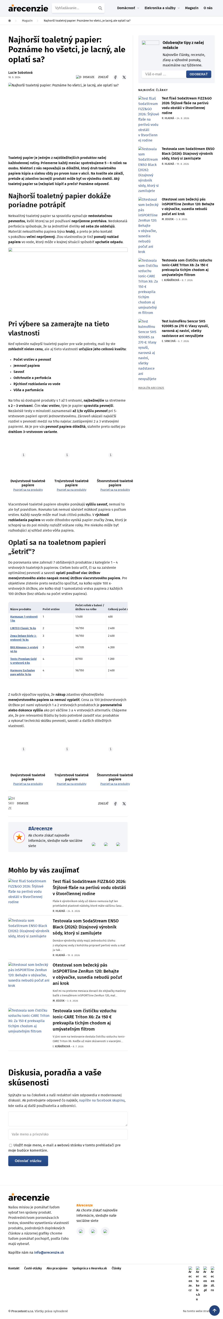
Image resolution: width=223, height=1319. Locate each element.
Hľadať (100, 8)
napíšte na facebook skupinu (102, 1100)
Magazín (191, 8)
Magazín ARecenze (151, 388)
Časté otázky (33, 1268)
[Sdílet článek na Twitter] (124, 77)
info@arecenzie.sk (49, 1252)
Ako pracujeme (57, 1268)
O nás (208, 8)
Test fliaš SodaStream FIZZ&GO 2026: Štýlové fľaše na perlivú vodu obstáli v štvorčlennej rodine (89, 887)
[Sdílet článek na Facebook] (115, 77)
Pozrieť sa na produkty (28, 490)
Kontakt (13, 1268)
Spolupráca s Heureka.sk (89, 1268)
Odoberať (199, 74)
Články (116, 1268)
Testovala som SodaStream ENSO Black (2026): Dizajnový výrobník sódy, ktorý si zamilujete (86, 927)
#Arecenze (40, 828)
